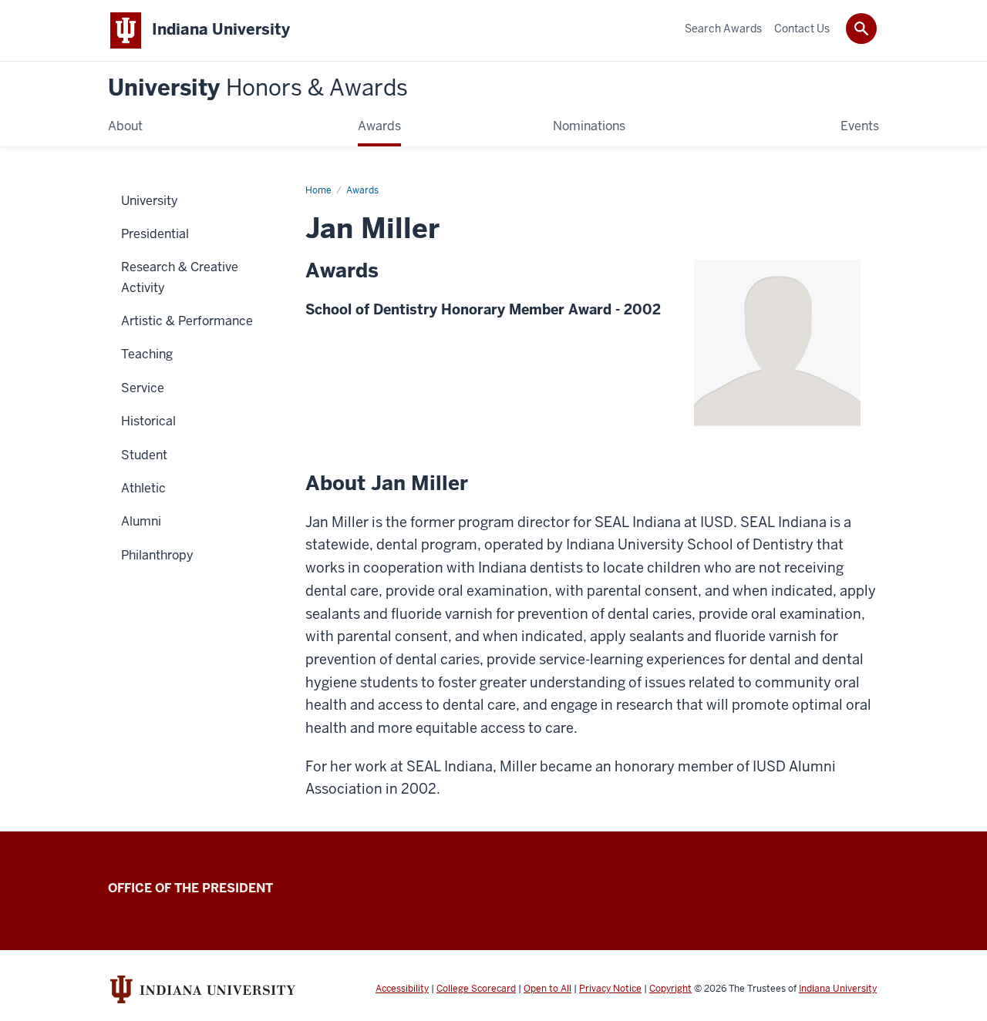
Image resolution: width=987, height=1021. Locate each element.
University (258, 88)
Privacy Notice (610, 988)
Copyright (670, 988)
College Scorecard (476, 988)
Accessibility (402, 988)
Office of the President (190, 888)
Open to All (547, 988)
